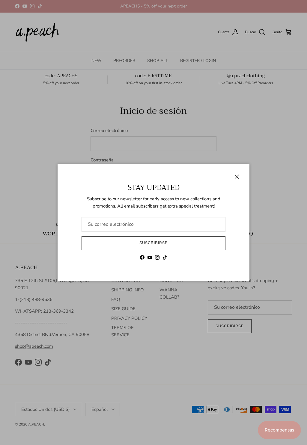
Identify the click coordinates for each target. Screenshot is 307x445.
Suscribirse (153, 243)
